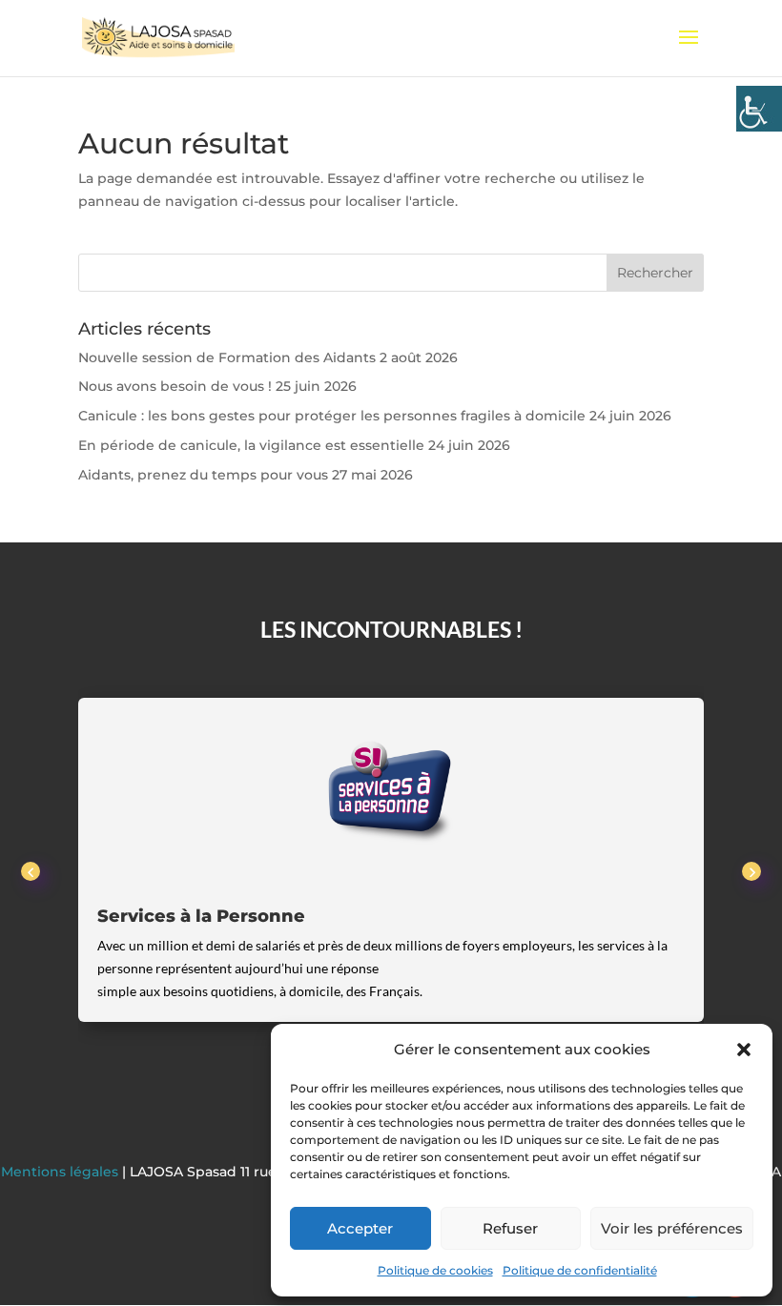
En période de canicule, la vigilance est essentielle (251, 445)
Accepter (360, 1228)
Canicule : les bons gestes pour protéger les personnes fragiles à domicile (332, 415)
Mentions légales (61, 1171)
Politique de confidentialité (580, 1270)
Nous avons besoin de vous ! (175, 386)
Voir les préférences (672, 1228)
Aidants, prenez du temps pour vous (203, 474)
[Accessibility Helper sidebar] (759, 109)
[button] (743, 1049)
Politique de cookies (435, 1270)
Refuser (510, 1228)
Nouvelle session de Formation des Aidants (227, 357)
